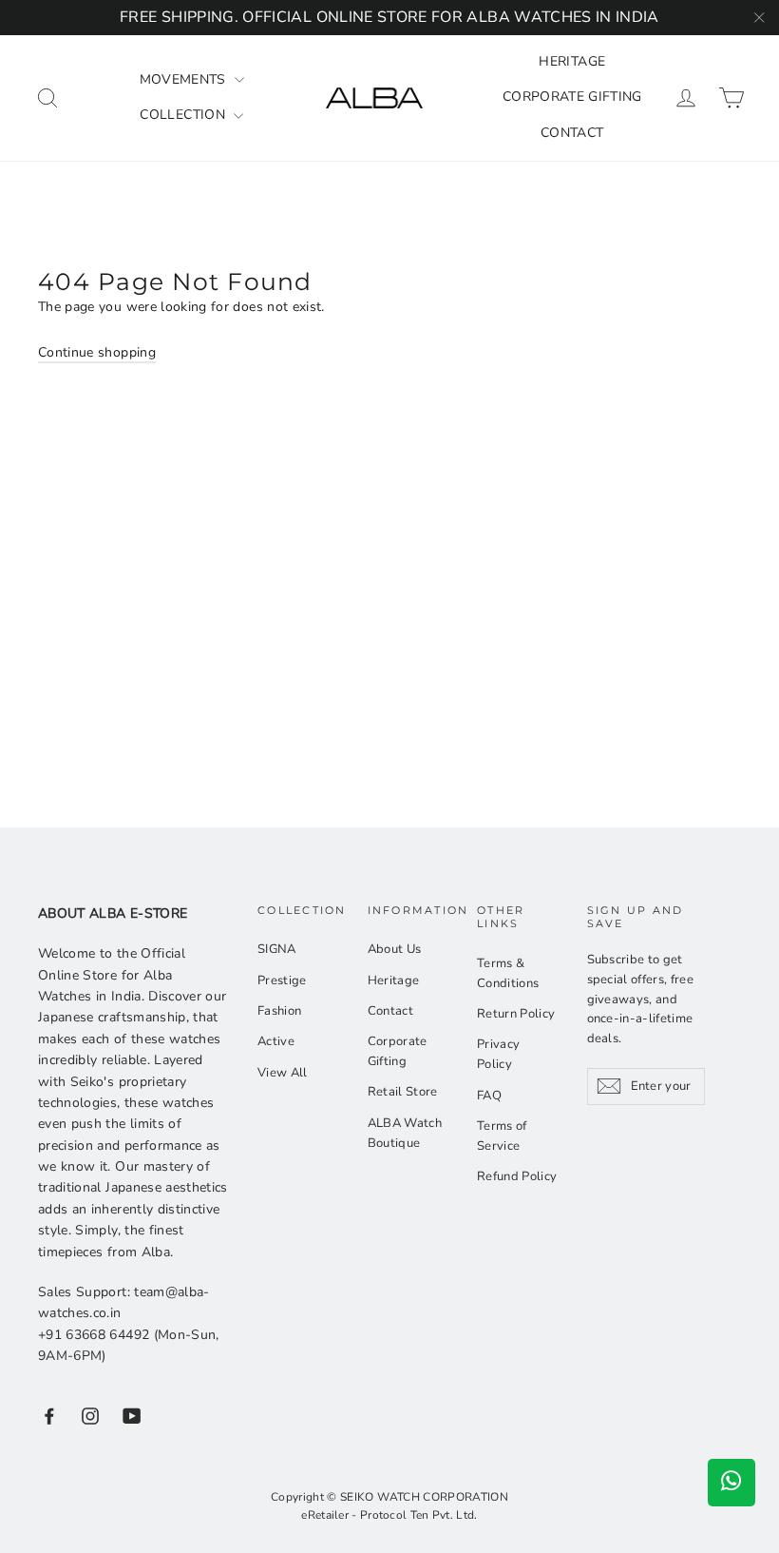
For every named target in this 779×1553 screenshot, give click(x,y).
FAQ (489, 1095)
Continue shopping (97, 352)
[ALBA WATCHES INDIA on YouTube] (132, 1416)
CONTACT (572, 133)
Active (275, 1041)
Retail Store (403, 1091)
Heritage (394, 980)
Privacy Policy (498, 1054)
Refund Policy (517, 1176)
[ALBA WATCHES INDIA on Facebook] (49, 1416)
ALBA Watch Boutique (405, 1133)
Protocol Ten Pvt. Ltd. (419, 1515)
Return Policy (516, 1013)
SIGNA (276, 949)
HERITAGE (572, 61)
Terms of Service (502, 1136)
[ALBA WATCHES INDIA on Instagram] (90, 1416)
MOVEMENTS (185, 79)
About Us (395, 949)
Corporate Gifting (398, 1051)
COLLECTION (184, 115)
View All (282, 1072)
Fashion (279, 1010)
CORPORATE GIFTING (572, 96)
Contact (390, 1010)
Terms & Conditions (508, 973)
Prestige (282, 980)
